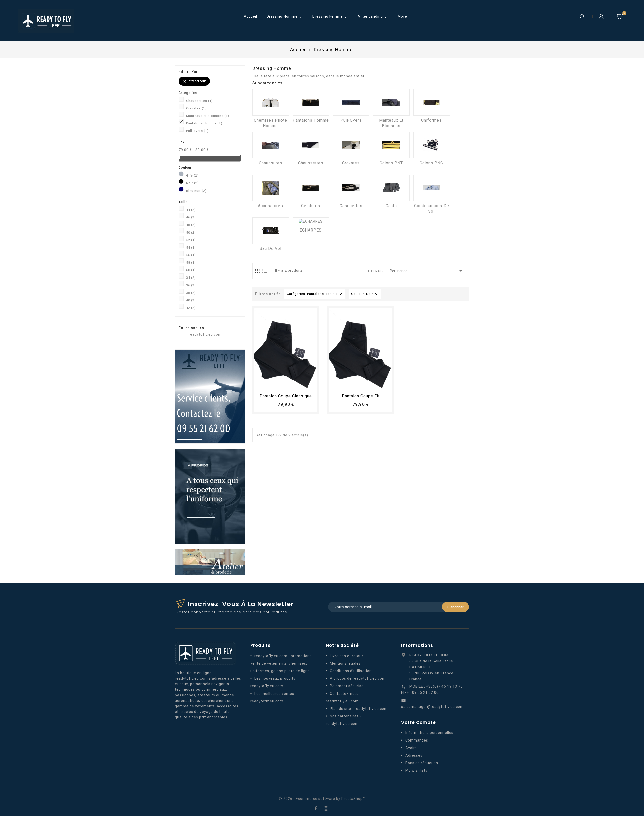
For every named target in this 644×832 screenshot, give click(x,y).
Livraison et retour (346, 656)
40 (191, 300)
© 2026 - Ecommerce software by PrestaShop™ (322, 799)
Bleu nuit (196, 191)
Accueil (250, 16)
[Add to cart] (272, 384)
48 (191, 225)
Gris (192, 175)
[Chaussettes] (311, 145)
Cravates (196, 108)
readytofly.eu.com (205, 334)
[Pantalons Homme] (311, 102)
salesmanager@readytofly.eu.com (432, 707)
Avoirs (411, 748)
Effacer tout (194, 81)
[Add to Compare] (290, 384)
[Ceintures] (311, 188)
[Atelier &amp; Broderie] (210, 562)
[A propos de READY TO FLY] (210, 496)
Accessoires (270, 205)
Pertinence (427, 271)
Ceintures (310, 205)
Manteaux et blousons (207, 116)
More (402, 16)
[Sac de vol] (270, 230)
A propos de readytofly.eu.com (358, 678)
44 (191, 210)
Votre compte (418, 722)
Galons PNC (431, 163)
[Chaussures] (270, 145)
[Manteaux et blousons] (391, 102)
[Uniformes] (431, 102)
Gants (391, 205)
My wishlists (416, 770)
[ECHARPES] (311, 221)
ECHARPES (311, 230)
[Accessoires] (270, 188)
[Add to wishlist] (281, 384)
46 (191, 217)
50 (191, 232)
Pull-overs (197, 131)
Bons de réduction (421, 763)
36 (191, 285)
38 (191, 293)
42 (191, 308)
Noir (192, 183)
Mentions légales (345, 663)
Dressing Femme (330, 16)
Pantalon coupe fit (361, 396)
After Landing (373, 16)
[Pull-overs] (351, 102)
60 (191, 270)
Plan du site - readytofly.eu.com (359, 709)
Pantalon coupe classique (286, 396)
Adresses (413, 755)
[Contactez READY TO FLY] (210, 396)
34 (191, 278)
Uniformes (431, 120)
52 (191, 240)
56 (191, 255)
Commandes (416, 740)
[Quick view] (300, 384)
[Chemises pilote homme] (270, 102)
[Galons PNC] (431, 145)
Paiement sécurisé (347, 686)
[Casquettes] (351, 188)
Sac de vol (270, 248)
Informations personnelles (429, 733)
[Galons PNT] (391, 145)
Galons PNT (391, 163)
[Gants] (391, 188)
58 (191, 262)
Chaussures (270, 163)
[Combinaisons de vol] (431, 188)
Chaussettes (199, 101)
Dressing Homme (284, 16)
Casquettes (351, 205)
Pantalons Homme (204, 123)
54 (191, 247)
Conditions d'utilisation (351, 671)
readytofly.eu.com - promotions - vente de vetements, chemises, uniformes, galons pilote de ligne (282, 663)
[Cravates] (351, 145)
